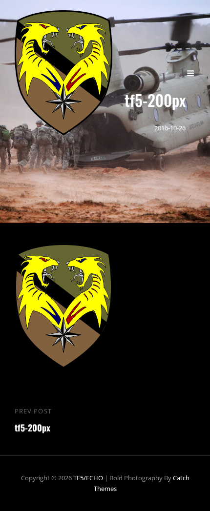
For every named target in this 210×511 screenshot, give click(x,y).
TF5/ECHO (88, 477)
